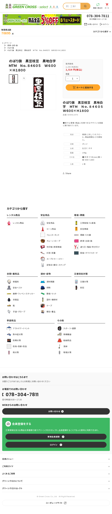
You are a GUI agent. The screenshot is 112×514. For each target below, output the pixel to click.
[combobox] (71, 6)
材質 (71, 144)
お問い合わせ (54, 411)
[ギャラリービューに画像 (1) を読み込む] (13, 79)
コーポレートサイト (54, 502)
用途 (71, 134)
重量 (71, 152)
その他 (71, 157)
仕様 (71, 148)
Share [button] (68, 173)
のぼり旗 (10, 48)
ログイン (53, 444)
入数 (71, 164)
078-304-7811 (22, 394)
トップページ (6, 43)
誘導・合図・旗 (12, 45)
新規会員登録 (54, 436)
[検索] (85, 6)
